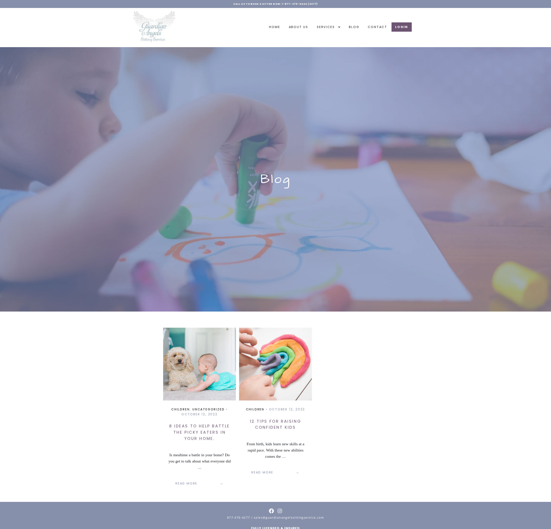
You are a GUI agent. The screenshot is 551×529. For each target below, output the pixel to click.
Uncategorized (208, 409)
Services (326, 27)
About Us (298, 27)
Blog (354, 27)
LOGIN (401, 27)
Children (180, 409)
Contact (377, 27)
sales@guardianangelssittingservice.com (289, 518)
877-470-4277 (238, 518)
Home (274, 27)
